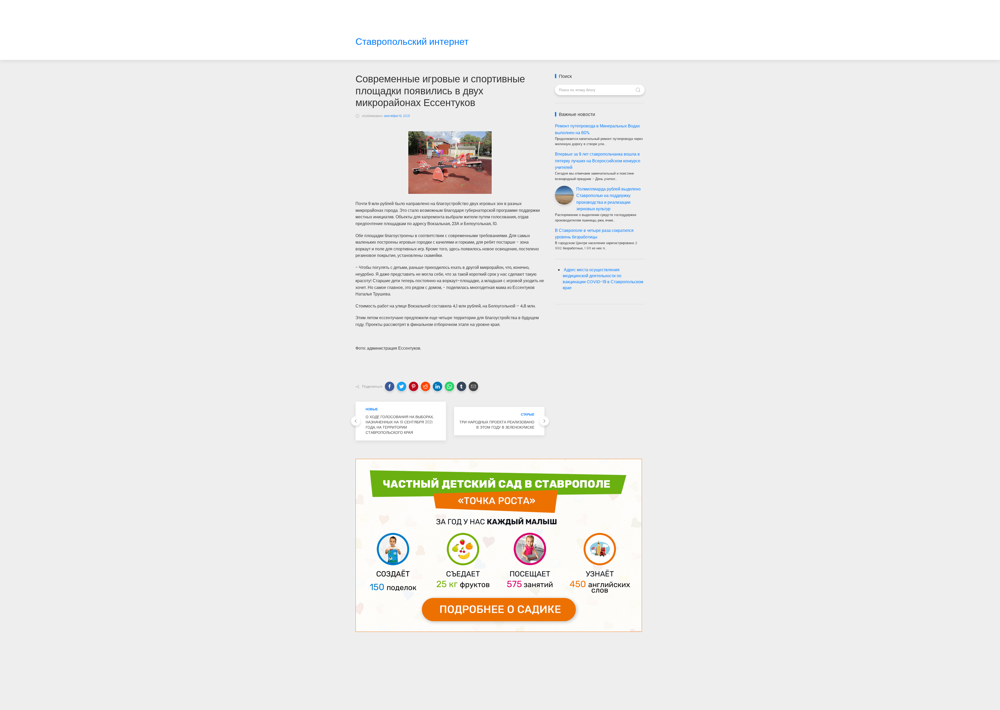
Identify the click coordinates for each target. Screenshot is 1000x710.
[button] (389, 386)
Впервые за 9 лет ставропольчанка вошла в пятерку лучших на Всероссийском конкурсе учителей (597, 160)
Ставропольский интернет (411, 41)
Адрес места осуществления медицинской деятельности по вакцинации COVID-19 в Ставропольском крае (603, 279)
